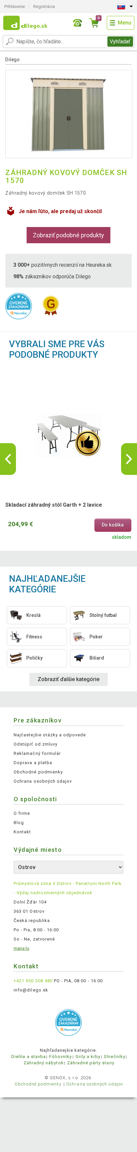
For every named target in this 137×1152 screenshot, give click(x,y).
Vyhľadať (120, 41)
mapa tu (21, 948)
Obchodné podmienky (38, 771)
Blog (19, 822)
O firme (22, 813)
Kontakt (22, 831)
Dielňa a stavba (28, 1056)
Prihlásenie (14, 6)
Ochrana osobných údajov (43, 781)
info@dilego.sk (31, 990)
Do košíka (113, 525)
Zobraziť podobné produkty (68, 235)
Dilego (12, 59)
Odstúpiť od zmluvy (36, 744)
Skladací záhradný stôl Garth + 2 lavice (53, 505)
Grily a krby (87, 1056)
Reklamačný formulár (37, 753)
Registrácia (44, 6)
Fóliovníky (60, 1056)
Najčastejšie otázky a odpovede (50, 734)
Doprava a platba (33, 762)
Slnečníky (114, 1056)
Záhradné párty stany (90, 1062)
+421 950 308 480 (33, 980)
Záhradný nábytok (44, 1062)
